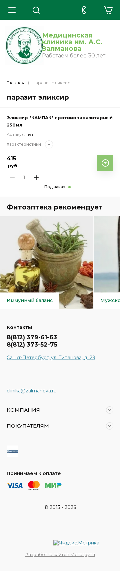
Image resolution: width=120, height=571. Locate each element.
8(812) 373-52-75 (32, 344)
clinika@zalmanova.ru (32, 391)
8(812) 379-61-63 (32, 337)
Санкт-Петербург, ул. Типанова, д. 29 (51, 358)
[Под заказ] (105, 163)
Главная (15, 82)
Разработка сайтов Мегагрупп (60, 554)
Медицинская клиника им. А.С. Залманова (72, 41)
